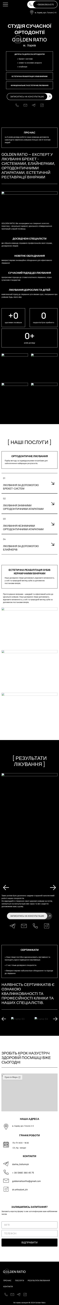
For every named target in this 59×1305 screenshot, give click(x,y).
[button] (5, 4)
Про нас (7, 1280)
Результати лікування (39, 1280)
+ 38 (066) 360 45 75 (23, 1172)
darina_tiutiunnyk (20, 1164)
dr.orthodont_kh (20, 1189)
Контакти (8, 1286)
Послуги (19, 1280)
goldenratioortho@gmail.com (26, 1181)
